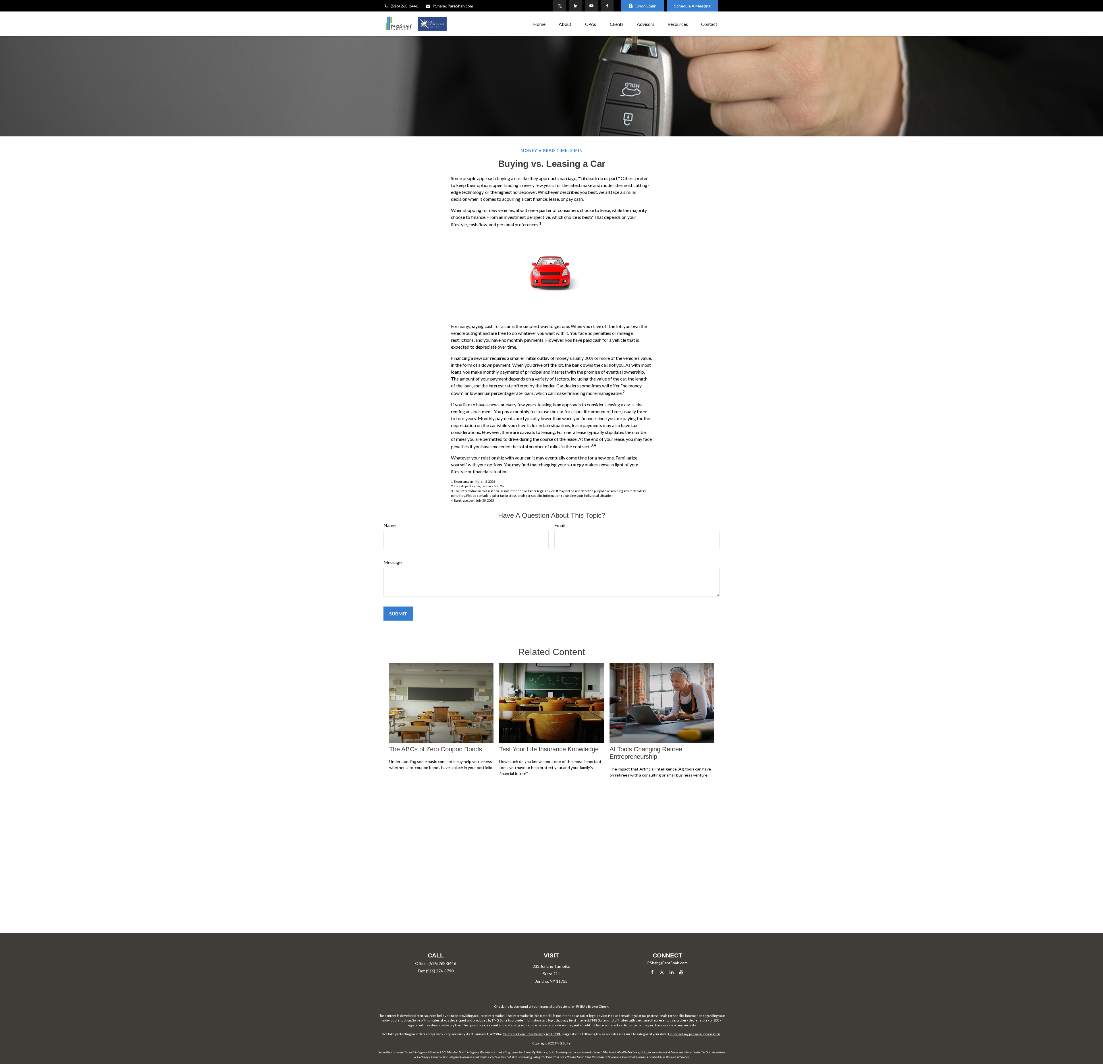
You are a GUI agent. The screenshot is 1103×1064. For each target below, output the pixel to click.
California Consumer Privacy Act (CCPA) (532, 1034)
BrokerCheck (598, 1006)
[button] (539, 23)
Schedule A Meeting (692, 5)
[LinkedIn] (575, 5)
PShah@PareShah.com (453, 5)
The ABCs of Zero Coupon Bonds (435, 749)
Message (392, 562)
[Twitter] (559, 5)
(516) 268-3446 (404, 5)
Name (389, 525)
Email (559, 525)
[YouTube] (591, 5)
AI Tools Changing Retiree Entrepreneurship (646, 753)
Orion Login (645, 5)
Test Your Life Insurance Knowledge (549, 749)
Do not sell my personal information (694, 1034)
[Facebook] (607, 5)
